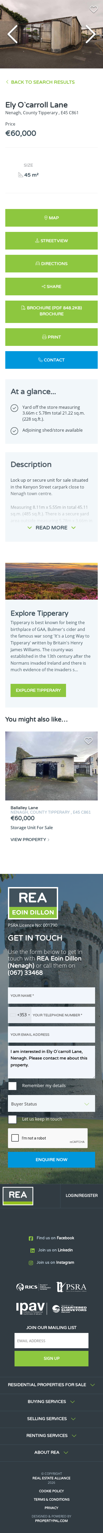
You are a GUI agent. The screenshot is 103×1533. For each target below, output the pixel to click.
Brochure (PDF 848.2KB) (54, 308)
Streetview (54, 240)
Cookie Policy (51, 1491)
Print (54, 337)
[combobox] (19, 1015)
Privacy (51, 1508)
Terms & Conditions (51, 1499)
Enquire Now (51, 1159)
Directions (54, 263)
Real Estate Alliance (51, 1478)
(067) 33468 (25, 972)
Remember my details (44, 1085)
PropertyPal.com (51, 1520)
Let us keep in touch (42, 1119)
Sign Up (51, 1358)
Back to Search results (43, 82)
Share (54, 286)
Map (54, 218)
